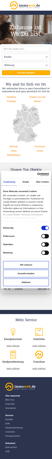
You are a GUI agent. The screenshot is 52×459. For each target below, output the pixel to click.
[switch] (45, 236)
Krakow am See (37, 97)
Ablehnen (26, 282)
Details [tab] (26, 182)
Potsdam (11, 101)
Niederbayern (14, 155)
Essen (14, 151)
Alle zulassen (26, 265)
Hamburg (11, 97)
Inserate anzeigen (26, 73)
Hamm (37, 101)
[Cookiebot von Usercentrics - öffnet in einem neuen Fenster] (37, 174)
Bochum (14, 146)
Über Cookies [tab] (42, 182)
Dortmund (40, 146)
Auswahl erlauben (26, 273)
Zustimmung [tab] (9, 182)
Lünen (40, 151)
